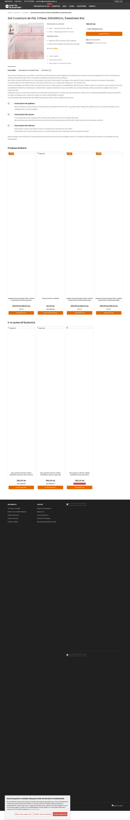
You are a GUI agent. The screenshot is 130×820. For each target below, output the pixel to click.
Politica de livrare (13, 515)
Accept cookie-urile (60, 814)
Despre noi (40, 512)
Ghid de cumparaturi (44, 508)
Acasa (10, 13)
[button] (21, 313)
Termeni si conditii (14, 508)
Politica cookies (13, 522)
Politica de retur (13, 518)
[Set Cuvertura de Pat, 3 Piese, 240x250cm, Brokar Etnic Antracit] (21, 398)
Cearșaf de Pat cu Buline (50, 298)
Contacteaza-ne (42, 515)
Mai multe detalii (34, 809)
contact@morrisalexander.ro (46, 1)
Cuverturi (25, 13)
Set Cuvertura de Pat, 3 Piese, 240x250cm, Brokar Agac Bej (50, 474)
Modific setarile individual (42, 814)
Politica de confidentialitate (17, 512)
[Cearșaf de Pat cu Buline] (50, 224)
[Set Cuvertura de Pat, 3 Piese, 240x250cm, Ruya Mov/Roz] (79, 398)
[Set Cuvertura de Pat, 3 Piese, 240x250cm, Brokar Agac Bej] (50, 398)
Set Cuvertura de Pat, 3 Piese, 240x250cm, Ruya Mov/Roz (79, 474)
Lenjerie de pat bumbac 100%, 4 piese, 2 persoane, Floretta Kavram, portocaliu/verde (21, 300)
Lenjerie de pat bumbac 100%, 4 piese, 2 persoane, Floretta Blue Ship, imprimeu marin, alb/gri (109, 300)
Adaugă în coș (104, 34)
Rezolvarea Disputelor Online (46, 522)
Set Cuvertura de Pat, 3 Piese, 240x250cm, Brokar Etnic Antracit (21, 474)
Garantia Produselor (43, 518)
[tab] (12, 69)
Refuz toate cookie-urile (23, 814)
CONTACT (18, 1)
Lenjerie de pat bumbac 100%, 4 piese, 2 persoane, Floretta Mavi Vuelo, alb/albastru (79, 300)
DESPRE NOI (9, 1)
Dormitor (17, 13)
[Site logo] (13, 6)
